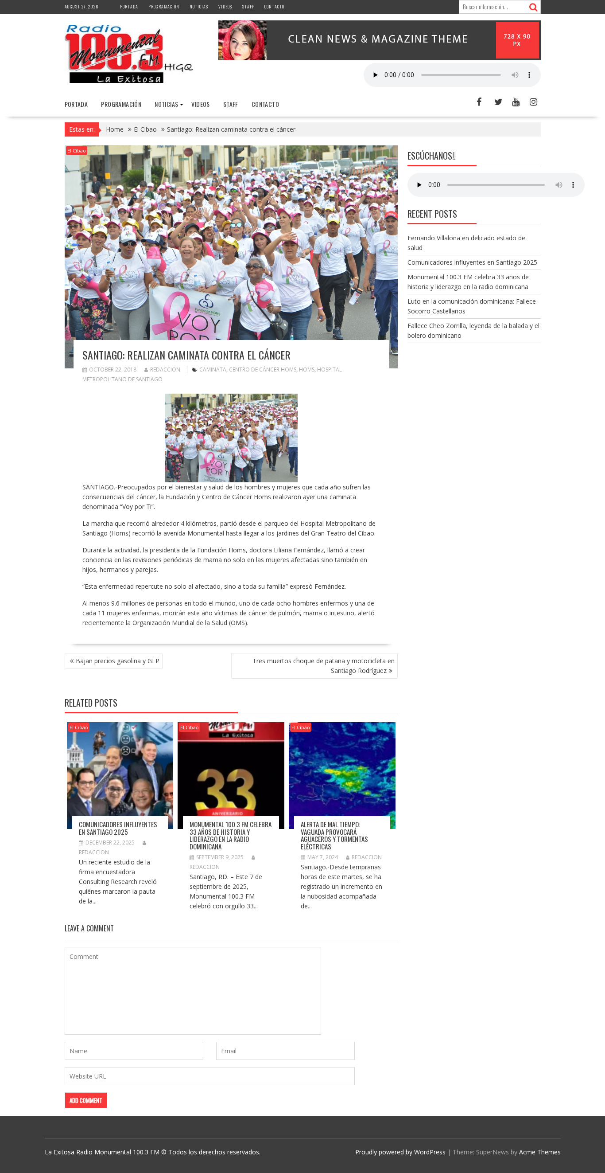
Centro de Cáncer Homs (262, 369)
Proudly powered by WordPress (400, 1152)
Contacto (274, 6)
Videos (225, 6)
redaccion (165, 369)
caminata (212, 369)
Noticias (199, 6)
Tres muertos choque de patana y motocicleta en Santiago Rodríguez (323, 666)
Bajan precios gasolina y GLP (117, 661)
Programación (163, 6)
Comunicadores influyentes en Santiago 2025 (118, 828)
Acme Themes (540, 1152)
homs (306, 369)
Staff (248, 6)
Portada (129, 6)
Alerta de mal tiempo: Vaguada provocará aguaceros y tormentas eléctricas (334, 835)
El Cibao (76, 150)
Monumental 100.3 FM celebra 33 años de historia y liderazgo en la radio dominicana (230, 835)
